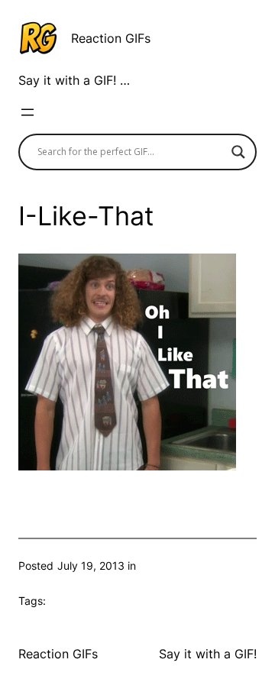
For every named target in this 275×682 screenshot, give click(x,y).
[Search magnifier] (238, 152)
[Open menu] (27, 112)
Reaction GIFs (110, 38)
